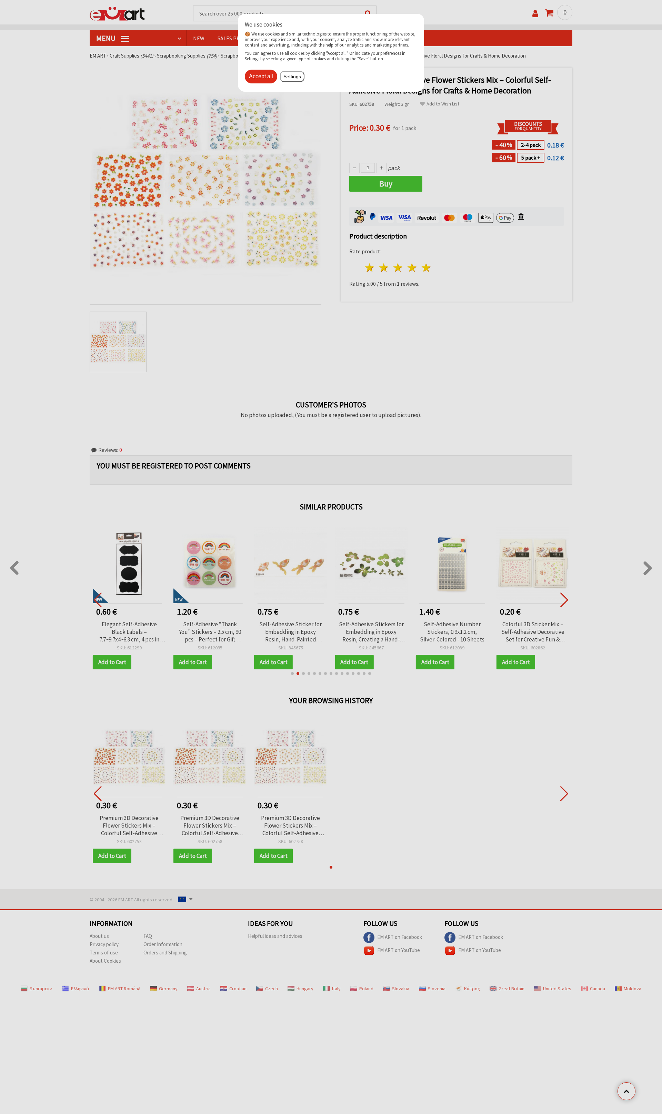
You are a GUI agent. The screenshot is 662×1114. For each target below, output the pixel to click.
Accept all (261, 76)
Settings (292, 76)
